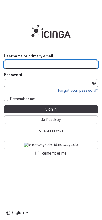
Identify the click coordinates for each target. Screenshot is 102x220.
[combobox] (17, 213)
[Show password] (94, 83)
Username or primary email (28, 56)
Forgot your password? (78, 90)
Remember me (22, 99)
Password (13, 75)
